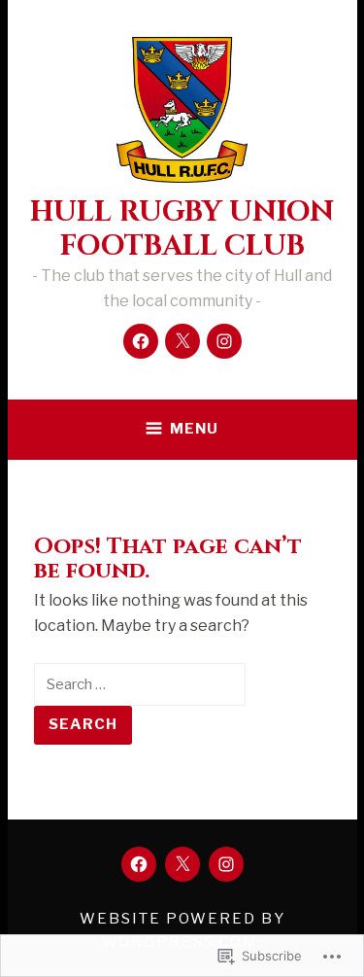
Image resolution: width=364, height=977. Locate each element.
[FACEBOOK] (139, 864)
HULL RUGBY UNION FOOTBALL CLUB (182, 229)
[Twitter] (182, 341)
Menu (194, 428)
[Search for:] (140, 684)
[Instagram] (224, 341)
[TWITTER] (182, 864)
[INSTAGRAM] (226, 864)
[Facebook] (140, 341)
